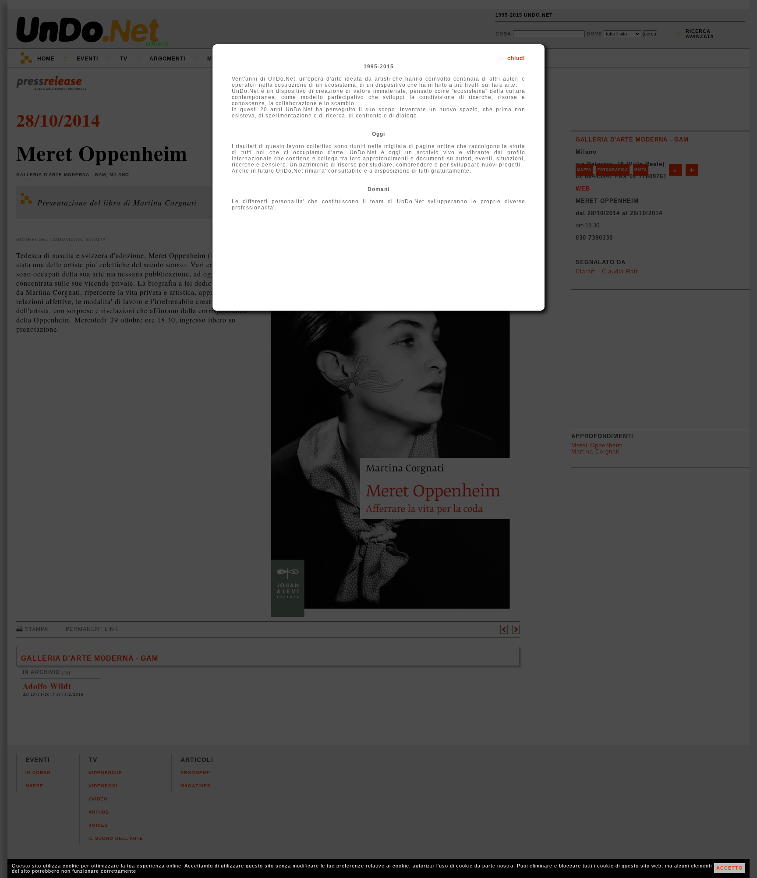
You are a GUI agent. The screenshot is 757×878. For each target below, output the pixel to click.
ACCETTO (729, 868)
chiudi (516, 58)
